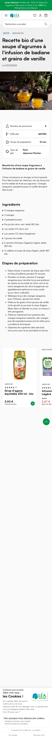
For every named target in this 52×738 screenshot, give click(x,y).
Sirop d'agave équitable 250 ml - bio (19, 392)
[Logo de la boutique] (14, 15)
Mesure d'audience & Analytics (16, 724)
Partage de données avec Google (17, 721)
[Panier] (46, 15)
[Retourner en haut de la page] (46, 421)
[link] (35, 15)
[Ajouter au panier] (33, 403)
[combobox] (26, 24)
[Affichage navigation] (6, 15)
